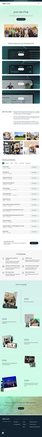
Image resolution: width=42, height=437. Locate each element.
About (24, 421)
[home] (6, 3)
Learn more (21, 54)
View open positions (21, 19)
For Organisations (17, 424)
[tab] (3, 163)
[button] (38, 3)
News (24, 426)
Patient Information (33, 421)
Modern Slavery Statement (35, 426)
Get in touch (34, 243)
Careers (24, 424)
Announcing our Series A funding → (21, 0)
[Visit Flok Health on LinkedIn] (3, 433)
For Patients (16, 421)
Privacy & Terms (33, 424)
